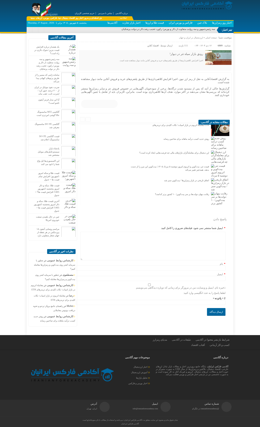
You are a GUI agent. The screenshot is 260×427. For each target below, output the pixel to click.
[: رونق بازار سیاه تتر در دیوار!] (82, 39)
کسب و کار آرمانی (220, 344)
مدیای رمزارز (160, 339)
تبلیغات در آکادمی (181, 339)
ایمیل (220, 274)
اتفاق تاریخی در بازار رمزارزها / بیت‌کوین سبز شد (186, 180)
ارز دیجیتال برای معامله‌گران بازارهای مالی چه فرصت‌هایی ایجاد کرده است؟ (174, 152)
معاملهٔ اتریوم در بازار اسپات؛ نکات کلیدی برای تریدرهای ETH (180, 125)
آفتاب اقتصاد (198, 344)
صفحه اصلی (211, 37)
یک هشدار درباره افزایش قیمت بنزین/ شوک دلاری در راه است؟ (46, 50)
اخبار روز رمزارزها (222, 22)
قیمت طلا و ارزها (154, 22)
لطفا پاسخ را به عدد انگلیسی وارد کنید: (204, 292)
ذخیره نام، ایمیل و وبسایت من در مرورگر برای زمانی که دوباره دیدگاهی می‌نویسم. (180, 287)
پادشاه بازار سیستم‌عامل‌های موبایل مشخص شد (48, 151)
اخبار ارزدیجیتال (140, 367)
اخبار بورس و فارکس (137, 383)
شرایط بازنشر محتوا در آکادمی (213, 339)
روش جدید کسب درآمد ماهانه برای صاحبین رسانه (186, 139)
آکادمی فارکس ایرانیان (130, 424)
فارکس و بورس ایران (180, 22)
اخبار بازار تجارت (131, 22)
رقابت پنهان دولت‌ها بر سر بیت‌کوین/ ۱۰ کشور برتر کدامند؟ (182, 194)
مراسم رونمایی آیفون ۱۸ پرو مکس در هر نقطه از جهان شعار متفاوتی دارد (48, 232)
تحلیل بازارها (141, 378)
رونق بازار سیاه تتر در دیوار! (186, 54)
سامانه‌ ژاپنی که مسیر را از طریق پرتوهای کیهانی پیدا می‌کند (47, 78)
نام (221, 263)
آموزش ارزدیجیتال (139, 372)
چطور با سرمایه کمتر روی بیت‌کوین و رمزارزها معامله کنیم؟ (54, 264)
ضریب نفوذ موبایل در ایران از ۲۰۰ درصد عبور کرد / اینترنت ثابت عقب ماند (46, 90)
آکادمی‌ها (112, 22)
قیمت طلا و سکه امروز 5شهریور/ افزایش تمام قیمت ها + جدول (48, 176)
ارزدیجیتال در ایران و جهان (191, 37)
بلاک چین (202, 22)
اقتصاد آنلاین (153, 45)
